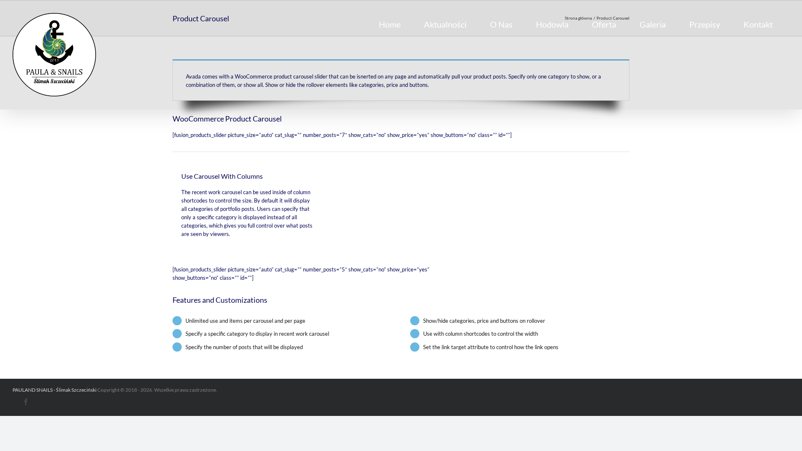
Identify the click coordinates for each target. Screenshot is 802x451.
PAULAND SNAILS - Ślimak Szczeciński (54, 390)
